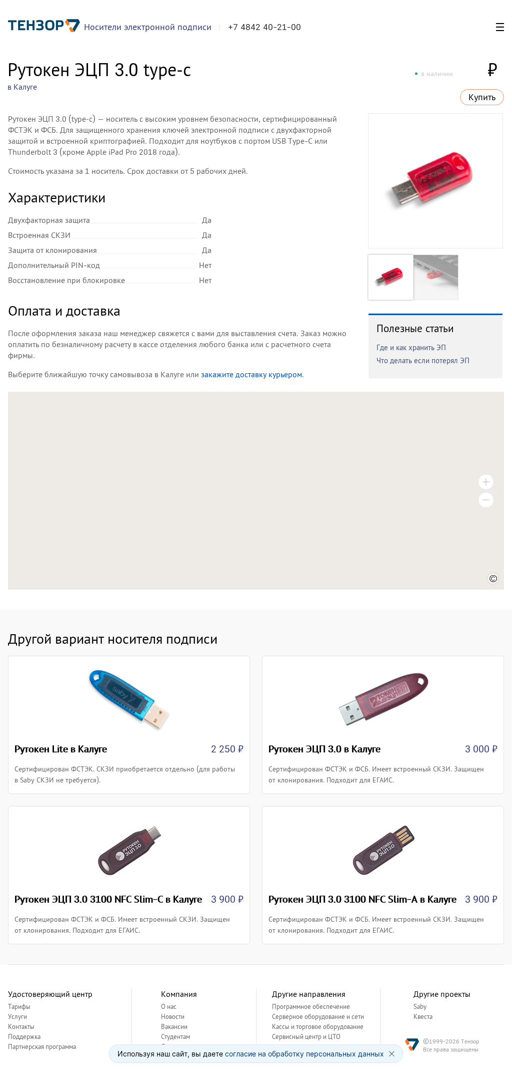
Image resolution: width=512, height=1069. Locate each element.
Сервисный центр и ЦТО (306, 1037)
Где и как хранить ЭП (411, 347)
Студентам (175, 1037)
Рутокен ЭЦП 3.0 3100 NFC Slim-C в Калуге (108, 899)
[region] (256, 491)
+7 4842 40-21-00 (264, 27)
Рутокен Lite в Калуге (60, 748)
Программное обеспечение (311, 1007)
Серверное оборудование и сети (318, 1017)
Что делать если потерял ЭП (423, 360)
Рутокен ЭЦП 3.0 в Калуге (324, 748)
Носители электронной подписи (148, 27)
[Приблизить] (486, 482)
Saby (420, 1007)
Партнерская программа (42, 1047)
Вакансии (174, 1027)
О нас (168, 1007)
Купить (482, 97)
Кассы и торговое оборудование (318, 1027)
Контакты (21, 1027)
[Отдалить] (486, 500)
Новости (172, 1017)
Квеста (423, 1017)
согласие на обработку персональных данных (304, 1053)
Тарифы (19, 1007)
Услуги (17, 1017)
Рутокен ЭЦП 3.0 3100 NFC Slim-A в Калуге (362, 899)
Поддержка (24, 1037)
